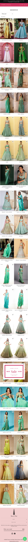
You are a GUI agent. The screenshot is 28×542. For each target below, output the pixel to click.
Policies (14, 522)
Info (14, 519)
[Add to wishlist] (13, 19)
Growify (17, 541)
